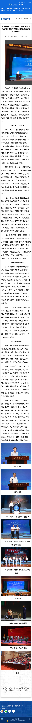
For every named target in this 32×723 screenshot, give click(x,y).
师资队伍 (27, 8)
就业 (14, 10)
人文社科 (21, 8)
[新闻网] (16, 4)
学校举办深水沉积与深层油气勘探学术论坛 (18, 688)
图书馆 (21, 10)
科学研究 (15, 8)
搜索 (30, 2)
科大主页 (23, 2)
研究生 (9, 10)
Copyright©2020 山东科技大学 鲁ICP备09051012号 (16, 719)
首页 (2, 8)
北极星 (3, 10)
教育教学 (9, 8)
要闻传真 (26, 19)
